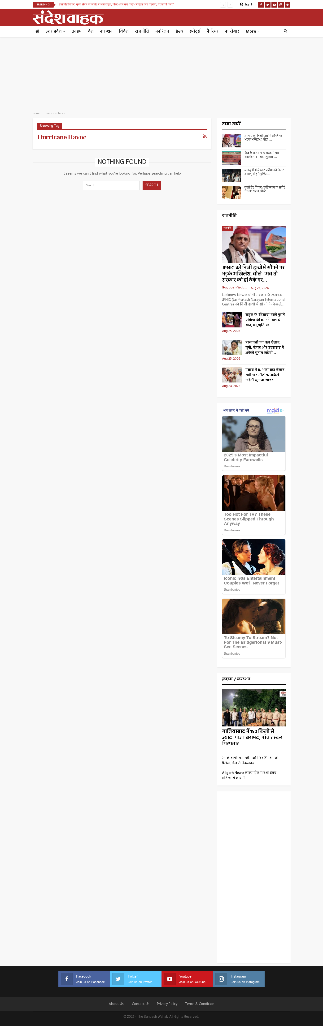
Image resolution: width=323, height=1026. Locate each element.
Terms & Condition (199, 1004)
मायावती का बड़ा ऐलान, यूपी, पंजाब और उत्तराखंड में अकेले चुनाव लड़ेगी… (264, 348)
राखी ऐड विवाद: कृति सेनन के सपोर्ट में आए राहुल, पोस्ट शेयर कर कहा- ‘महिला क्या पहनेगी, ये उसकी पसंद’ (116, 4)
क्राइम (76, 31)
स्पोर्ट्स (195, 31)
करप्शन (106, 31)
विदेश (124, 31)
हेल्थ (179, 31)
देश (91, 31)
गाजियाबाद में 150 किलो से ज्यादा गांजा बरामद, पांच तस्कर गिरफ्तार (252, 738)
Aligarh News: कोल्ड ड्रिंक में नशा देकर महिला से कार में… (249, 775)
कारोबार (232, 31)
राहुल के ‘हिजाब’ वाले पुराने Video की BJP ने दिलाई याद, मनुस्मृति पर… (265, 320)
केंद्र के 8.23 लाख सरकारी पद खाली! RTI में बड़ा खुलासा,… (261, 155)
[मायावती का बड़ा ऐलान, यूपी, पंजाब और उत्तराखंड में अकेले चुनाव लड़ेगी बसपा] (232, 347)
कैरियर (212, 31)
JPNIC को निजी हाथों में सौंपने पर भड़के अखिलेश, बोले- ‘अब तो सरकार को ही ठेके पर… (253, 274)
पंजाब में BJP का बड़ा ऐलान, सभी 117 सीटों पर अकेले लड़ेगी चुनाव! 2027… (265, 375)
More (251, 31)
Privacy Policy (167, 1004)
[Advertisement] (161, 73)
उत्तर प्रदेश (54, 31)
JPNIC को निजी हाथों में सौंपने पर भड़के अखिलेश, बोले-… (263, 138)
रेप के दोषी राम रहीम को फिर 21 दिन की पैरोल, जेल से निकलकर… (250, 760)
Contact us (140, 1004)
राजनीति (142, 31)
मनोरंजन (162, 31)
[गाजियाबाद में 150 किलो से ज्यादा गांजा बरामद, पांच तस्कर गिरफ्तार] (254, 707)
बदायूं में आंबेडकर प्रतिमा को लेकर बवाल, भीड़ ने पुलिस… (264, 172)
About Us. (116, 1004)
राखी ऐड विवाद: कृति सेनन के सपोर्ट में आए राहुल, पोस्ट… (264, 189)
